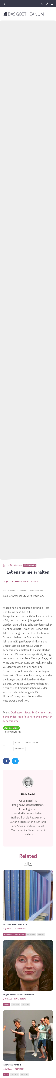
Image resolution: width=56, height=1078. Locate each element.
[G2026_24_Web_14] (28, 1035)
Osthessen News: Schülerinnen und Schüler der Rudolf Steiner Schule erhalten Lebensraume (27, 717)
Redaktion (19, 1069)
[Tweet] (15, 761)
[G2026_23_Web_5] (28, 965)
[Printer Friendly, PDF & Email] (11, 728)
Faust (6, 1074)
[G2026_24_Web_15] (28, 895)
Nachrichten (32, 743)
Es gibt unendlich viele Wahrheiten (18, 995)
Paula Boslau (20, 999)
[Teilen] (6, 761)
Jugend (6, 1004)
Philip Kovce (20, 929)
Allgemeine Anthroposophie (14, 934)
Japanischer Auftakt (12, 1065)
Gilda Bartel (33, 582)
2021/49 (19, 743)
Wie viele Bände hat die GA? (16, 925)
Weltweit (20, 748)
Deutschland (30, 565)
